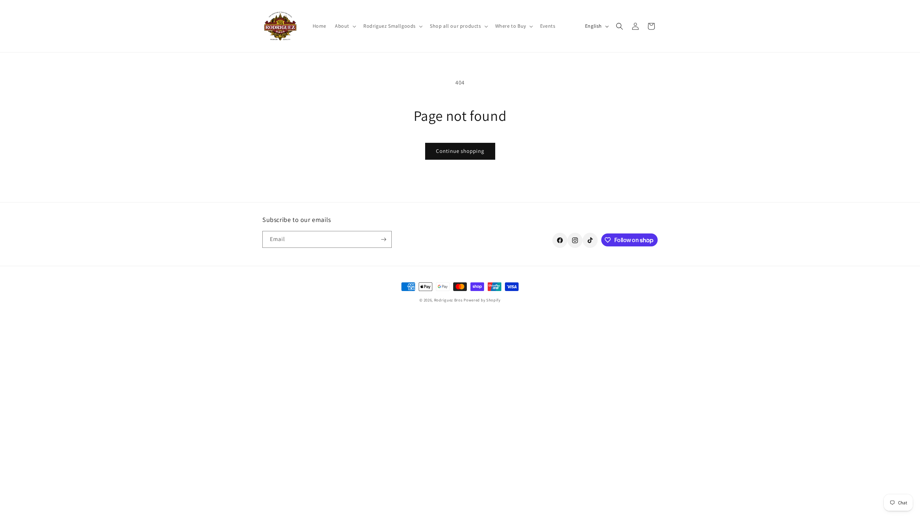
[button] (345, 25)
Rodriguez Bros (448, 300)
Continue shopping (460, 150)
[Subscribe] (383, 239)
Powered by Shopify (482, 300)
